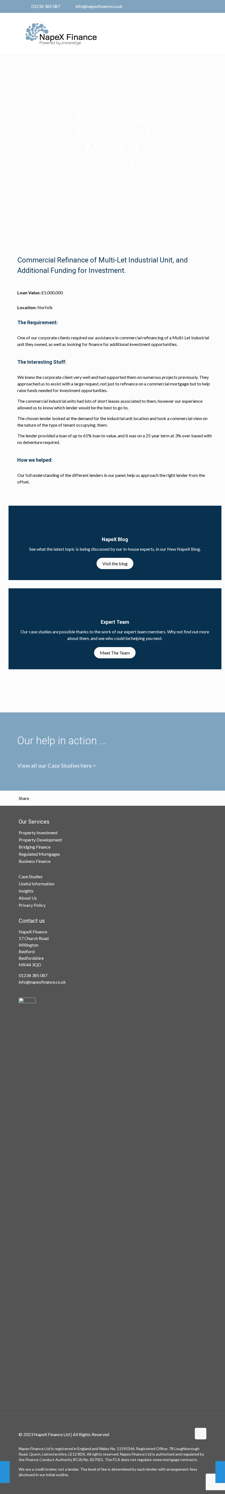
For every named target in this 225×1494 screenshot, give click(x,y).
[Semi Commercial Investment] (5, 1472)
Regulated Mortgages (39, 854)
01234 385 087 (45, 6)
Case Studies (31, 876)
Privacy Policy (32, 905)
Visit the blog (115, 563)
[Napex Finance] (61, 33)
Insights (26, 890)
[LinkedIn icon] (191, 6)
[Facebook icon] (184, 6)
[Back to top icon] (200, 1433)
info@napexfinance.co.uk (99, 6)
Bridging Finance (34, 846)
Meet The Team (115, 652)
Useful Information (36, 883)
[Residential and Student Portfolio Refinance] (220, 1472)
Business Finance (34, 861)
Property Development (40, 839)
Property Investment (38, 832)
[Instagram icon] (198, 6)
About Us (28, 897)
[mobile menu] (197, 32)
